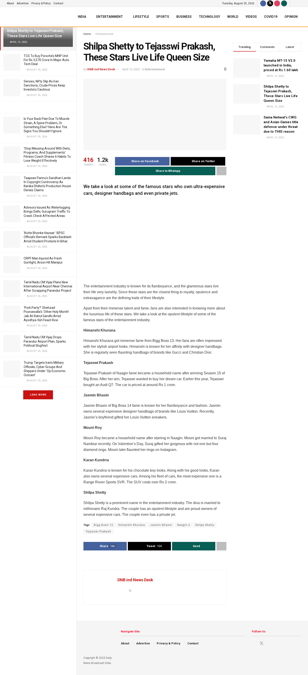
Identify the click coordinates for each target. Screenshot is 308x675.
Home (87, 34)
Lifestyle (141, 16)
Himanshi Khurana (131, 525)
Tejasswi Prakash (98, 531)
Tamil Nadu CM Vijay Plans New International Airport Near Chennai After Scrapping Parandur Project (48, 286)
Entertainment (109, 16)
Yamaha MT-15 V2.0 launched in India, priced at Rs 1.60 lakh (281, 65)
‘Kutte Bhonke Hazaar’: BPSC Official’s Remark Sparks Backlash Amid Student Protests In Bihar (47, 237)
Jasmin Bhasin (161, 525)
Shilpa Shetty (204, 525)
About (10, 3)
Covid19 (270, 16)
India (82, 16)
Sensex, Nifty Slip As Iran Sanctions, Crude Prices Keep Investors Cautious (44, 85)
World (232, 16)
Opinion (291, 16)
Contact (58, 3)
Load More (38, 394)
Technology (209, 16)
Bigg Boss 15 (103, 525)
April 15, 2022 (131, 69)
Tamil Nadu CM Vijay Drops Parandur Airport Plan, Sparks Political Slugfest (45, 341)
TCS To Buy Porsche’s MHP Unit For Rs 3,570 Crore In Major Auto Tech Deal (46, 60)
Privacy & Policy (41, 3)
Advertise (23, 3)
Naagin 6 (183, 525)
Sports (162, 16)
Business (184, 16)
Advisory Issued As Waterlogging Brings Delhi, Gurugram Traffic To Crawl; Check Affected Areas (47, 211)
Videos (251, 16)
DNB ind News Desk (101, 69)
